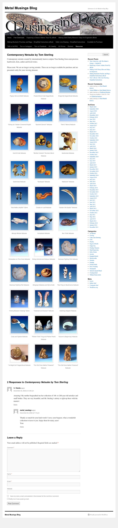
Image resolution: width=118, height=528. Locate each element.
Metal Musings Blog (21, 7)
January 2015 (93, 167)
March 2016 (93, 148)
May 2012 (92, 217)
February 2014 (94, 188)
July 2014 (92, 179)
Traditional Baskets (105, 92)
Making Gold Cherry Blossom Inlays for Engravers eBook (78, 37)
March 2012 (93, 221)
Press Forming (94, 266)
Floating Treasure (94, 248)
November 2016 (94, 136)
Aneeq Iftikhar (94, 90)
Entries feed (93, 283)
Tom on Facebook (40, 46)
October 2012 (93, 212)
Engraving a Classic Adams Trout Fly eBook (41, 37)
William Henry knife (95, 275)
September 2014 (94, 175)
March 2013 (93, 208)
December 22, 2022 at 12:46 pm (24, 391)
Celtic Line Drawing (95, 237)
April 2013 (93, 206)
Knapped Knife (94, 256)
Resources (79, 46)
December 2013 (94, 190)
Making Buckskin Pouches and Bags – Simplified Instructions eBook (30, 42)
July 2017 (92, 127)
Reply (15, 404)
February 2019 (94, 117)
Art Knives (61, 46)
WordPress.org (94, 287)
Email (9, 481)
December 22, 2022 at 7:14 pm (29, 413)
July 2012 (92, 215)
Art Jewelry (52, 46)
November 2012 (94, 210)
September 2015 (94, 156)
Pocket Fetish (93, 264)
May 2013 (92, 204)
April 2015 (93, 163)
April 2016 (93, 146)
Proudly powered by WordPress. (99, 515)
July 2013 (92, 200)
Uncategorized (93, 273)
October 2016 (93, 138)
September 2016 (94, 140)
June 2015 (92, 161)
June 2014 (92, 181)
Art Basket (93, 233)
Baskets (70, 46)
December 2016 (94, 134)
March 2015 (93, 165)
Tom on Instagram (26, 46)
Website (9, 489)
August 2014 (93, 177)
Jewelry (92, 254)
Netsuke (92, 260)
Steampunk (93, 268)
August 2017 (93, 125)
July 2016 (92, 144)
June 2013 (92, 202)
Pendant (92, 262)
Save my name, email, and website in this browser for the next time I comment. (34, 496)
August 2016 (93, 142)
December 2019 (94, 115)
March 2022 (93, 107)
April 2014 (93, 183)
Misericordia (93, 258)
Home (9, 37)
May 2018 (92, 121)
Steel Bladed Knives (105, 90)
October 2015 (93, 154)
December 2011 (94, 227)
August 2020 (93, 111)
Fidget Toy (93, 246)
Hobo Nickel (93, 252)
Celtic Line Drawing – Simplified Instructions (70, 42)
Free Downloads (19, 37)
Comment (10, 447)
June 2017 (92, 129)
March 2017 (93, 132)
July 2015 (92, 159)
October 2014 (93, 173)
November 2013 (94, 192)
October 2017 (93, 123)
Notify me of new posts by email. (19, 499)
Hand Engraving (94, 250)
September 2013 (94, 196)
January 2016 (93, 150)
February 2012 (94, 223)
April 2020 (93, 113)
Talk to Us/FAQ (12, 46)
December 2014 (94, 169)
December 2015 (94, 152)
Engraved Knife (94, 244)
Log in (91, 281)
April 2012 (93, 219)
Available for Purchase (94, 42)
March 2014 (93, 185)
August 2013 (93, 198)
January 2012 (93, 225)
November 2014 (94, 171)
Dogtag (92, 242)
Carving (92, 235)
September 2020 (94, 109)
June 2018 (92, 119)
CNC (91, 239)
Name (9, 474)
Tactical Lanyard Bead (96, 271)
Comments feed (94, 285)
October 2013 (93, 194)
